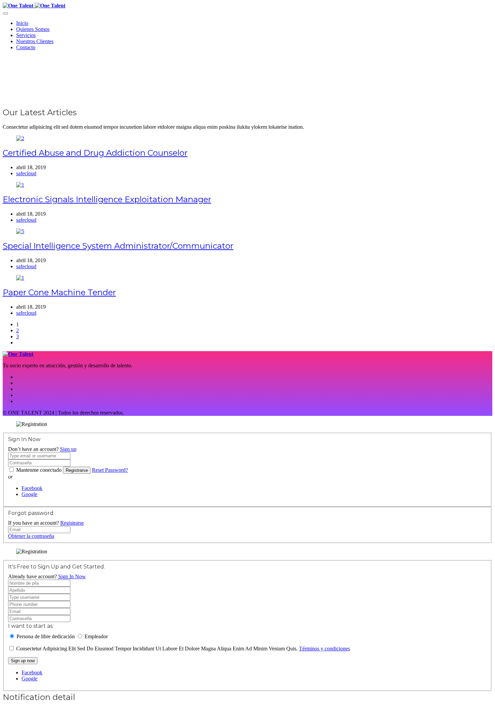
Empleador (96, 636)
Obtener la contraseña (31, 536)
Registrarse (77, 470)
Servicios (26, 35)
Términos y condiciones (324, 648)
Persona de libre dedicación (45, 636)
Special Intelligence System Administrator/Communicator (118, 246)
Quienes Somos (33, 29)
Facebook (32, 488)
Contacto (25, 47)
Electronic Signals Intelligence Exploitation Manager (107, 199)
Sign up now (23, 660)
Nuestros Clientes (35, 41)
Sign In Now (72, 576)
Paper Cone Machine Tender (59, 292)
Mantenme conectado (39, 470)
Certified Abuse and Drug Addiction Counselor (95, 153)
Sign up (68, 449)
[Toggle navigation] (5, 13)
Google (29, 494)
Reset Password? (110, 470)
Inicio (22, 23)
